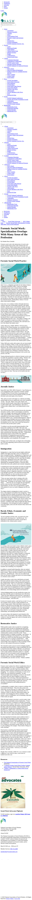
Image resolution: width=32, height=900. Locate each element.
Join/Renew (7, 3)
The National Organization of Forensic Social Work (17, 762)
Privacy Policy (10, 898)
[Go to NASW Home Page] (13, 18)
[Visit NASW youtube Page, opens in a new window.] (11, 859)
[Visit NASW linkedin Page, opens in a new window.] (5, 859)
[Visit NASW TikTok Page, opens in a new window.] (3, 895)
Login (2, 10)
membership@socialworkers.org (9, 851)
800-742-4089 (14, 849)
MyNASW (7, 2)
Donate (6, 8)
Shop (5, 6)
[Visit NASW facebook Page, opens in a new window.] (1, 859)
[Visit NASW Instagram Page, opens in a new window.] (16, 889)
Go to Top (17, 898)
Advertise (6, 5)
